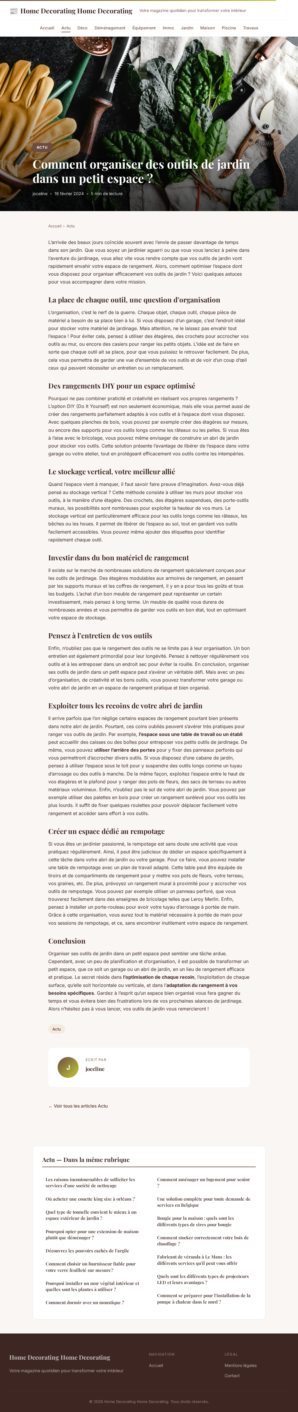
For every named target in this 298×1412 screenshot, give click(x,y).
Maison (207, 27)
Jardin (187, 27)
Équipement (144, 27)
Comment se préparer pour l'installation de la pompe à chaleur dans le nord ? (204, 1298)
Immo (168, 27)
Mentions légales (241, 1365)
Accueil (47, 27)
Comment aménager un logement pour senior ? (203, 1182)
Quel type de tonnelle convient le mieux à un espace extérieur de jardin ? (91, 1215)
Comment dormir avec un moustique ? (85, 1302)
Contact (232, 1375)
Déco (82, 27)
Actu (65, 27)
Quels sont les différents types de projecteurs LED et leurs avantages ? (203, 1279)
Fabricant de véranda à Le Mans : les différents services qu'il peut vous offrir (197, 1260)
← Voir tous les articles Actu (78, 1106)
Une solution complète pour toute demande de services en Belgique (204, 1202)
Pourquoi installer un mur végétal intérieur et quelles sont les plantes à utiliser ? (92, 1286)
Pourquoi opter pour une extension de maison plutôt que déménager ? (92, 1234)
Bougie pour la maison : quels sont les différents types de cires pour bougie (195, 1221)
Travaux (250, 27)
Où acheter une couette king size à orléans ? (90, 1199)
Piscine (229, 27)
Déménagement (110, 27)
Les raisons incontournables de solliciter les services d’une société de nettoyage (90, 1182)
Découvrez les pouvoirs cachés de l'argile (87, 1251)
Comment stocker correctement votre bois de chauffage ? (203, 1241)
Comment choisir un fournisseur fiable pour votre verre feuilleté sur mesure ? (91, 1267)
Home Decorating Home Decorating (70, 10)
